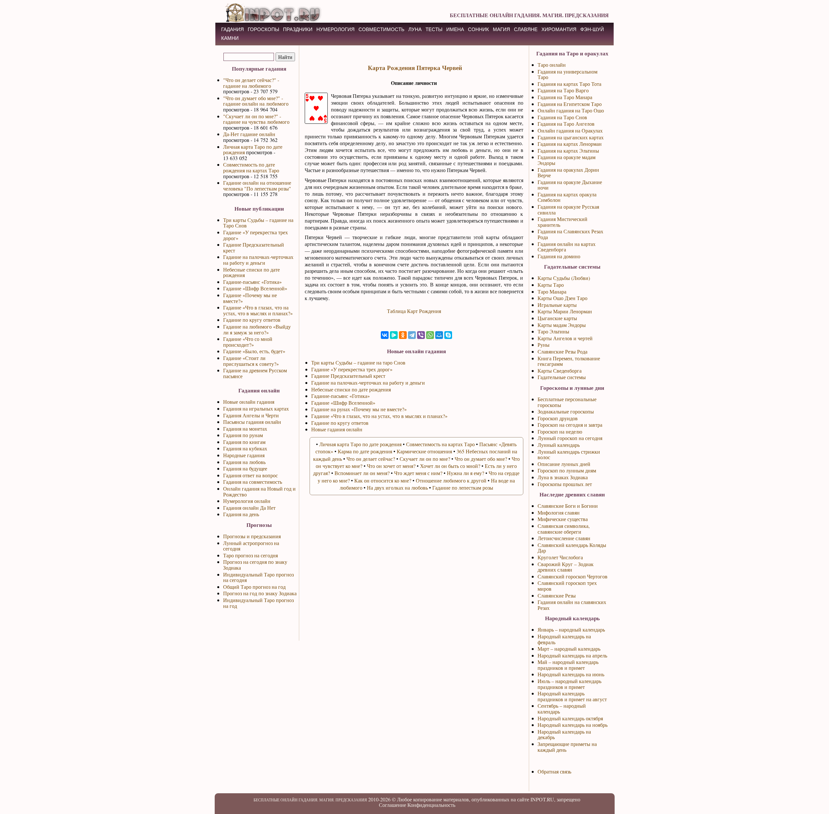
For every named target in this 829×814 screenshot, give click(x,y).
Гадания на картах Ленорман (570, 143)
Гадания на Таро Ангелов (566, 123)
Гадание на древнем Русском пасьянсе (255, 373)
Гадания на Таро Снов (562, 117)
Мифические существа (563, 519)
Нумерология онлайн (246, 500)
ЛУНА (415, 29)
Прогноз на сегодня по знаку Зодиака (255, 564)
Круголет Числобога (560, 557)
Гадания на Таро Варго (563, 90)
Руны (544, 344)
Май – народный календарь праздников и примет (568, 664)
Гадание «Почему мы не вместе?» (250, 298)
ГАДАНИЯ (232, 29)
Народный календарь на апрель (572, 655)
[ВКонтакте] (385, 335)
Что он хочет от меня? (391, 465)
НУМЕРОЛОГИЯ (335, 29)
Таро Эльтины (553, 331)
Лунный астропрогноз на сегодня (251, 546)
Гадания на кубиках (245, 448)
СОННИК (478, 29)
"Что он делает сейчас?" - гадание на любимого (251, 82)
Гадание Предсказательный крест (253, 247)
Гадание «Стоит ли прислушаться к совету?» (251, 361)
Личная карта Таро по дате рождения (252, 149)
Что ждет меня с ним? (418, 473)
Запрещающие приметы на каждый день (567, 746)
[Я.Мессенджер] (394, 335)
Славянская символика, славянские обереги (564, 528)
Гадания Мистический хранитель (562, 221)
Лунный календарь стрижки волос (569, 454)
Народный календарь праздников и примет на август (572, 696)
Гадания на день (241, 514)
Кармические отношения (424, 451)
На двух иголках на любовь (397, 487)
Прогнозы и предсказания (252, 536)
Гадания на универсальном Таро (567, 74)
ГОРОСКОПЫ (263, 29)
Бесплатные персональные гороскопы (567, 402)
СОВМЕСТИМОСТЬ (381, 29)
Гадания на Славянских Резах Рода (570, 234)
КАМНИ (230, 38)
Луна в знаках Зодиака (563, 477)
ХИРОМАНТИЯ (558, 29)
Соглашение (392, 804)
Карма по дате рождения (365, 451)
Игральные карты (557, 304)
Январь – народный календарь (571, 629)
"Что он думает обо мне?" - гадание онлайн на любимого (256, 101)
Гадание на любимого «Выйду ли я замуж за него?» (257, 329)
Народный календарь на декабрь (564, 734)
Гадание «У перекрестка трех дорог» (255, 235)
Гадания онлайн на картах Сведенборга (567, 246)
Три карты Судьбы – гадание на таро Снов (358, 362)
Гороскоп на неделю (560, 431)
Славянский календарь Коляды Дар (572, 547)
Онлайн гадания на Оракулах (570, 130)
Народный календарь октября (570, 718)
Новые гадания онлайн (336, 429)
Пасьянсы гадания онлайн (252, 421)
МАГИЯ (501, 29)
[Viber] (421, 335)
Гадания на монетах (245, 428)
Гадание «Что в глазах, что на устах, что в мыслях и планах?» (258, 310)
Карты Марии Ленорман (565, 311)
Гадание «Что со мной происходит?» (247, 341)
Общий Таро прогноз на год (254, 586)
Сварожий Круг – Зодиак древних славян (566, 567)
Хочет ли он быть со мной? (450, 465)
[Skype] (448, 335)
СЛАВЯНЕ (526, 29)
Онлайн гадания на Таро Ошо (571, 110)
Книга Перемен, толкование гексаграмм (569, 361)
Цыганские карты (557, 318)
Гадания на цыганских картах (571, 137)
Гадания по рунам (243, 435)
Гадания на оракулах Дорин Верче (568, 172)
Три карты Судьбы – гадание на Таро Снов (258, 222)
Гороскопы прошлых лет (565, 484)
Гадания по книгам (244, 441)
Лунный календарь (559, 444)
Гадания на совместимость (252, 481)
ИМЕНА (455, 29)
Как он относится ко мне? (382, 480)
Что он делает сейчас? (370, 458)
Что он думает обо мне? (481, 458)
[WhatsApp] (430, 335)
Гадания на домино (559, 256)
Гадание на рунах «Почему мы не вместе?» (359, 409)
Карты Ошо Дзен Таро (562, 298)
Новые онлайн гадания (248, 401)
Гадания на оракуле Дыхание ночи (570, 185)
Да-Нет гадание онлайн (249, 134)
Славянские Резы (557, 595)
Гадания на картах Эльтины (568, 150)
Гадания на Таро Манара (565, 97)
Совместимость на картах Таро (440, 444)
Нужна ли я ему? (465, 473)
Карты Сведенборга (560, 370)
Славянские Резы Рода (562, 351)
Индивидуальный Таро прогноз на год (258, 603)
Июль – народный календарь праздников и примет (569, 684)
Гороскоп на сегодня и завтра (570, 424)
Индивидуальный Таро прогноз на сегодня (258, 577)
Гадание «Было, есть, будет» (254, 351)
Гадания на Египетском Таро (570, 103)
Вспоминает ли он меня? (362, 473)
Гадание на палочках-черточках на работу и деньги (258, 259)
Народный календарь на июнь (571, 674)
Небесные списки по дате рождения (251, 272)
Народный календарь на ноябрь (573, 724)
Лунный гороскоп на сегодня (570, 438)
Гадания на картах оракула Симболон (567, 197)
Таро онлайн (552, 64)
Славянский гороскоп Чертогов (573, 576)
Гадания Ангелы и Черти (251, 415)
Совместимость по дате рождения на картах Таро (251, 167)
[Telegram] (412, 335)
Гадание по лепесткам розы (462, 487)
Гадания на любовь (244, 462)
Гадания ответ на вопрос (250, 475)
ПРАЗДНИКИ (297, 29)
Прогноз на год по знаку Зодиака (260, 593)
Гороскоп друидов (558, 418)
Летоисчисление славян (564, 538)
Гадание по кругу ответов (251, 319)
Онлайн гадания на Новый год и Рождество (259, 491)
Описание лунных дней (564, 463)
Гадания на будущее (245, 468)
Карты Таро (551, 284)
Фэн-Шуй (592, 29)
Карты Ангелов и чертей (565, 338)
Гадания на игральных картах (256, 408)
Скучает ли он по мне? (425, 458)
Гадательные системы (562, 377)
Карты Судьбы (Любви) (564, 277)
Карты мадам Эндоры (562, 324)
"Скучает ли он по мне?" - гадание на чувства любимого (256, 119)
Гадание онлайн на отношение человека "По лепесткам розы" (257, 185)
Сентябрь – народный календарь (562, 708)
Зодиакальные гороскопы (566, 411)
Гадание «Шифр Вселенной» (255, 288)
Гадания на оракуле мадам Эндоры (567, 160)
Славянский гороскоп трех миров (567, 585)
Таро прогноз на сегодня (250, 555)
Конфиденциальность (431, 804)
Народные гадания (244, 455)
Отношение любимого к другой (451, 480)
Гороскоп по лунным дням (567, 470)
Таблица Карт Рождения (414, 311)
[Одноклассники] (403, 335)
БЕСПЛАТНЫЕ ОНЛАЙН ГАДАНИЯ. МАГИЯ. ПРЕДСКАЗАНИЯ (529, 15)
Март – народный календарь (569, 648)
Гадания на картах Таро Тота (569, 83)
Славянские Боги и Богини (568, 505)
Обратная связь (554, 771)
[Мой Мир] (439, 335)
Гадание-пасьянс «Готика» (252, 281)
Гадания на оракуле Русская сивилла (568, 209)
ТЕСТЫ (434, 29)
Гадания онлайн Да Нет (249, 507)
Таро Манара (552, 291)
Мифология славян (559, 512)
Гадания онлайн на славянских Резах (572, 605)
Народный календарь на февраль (564, 639)
